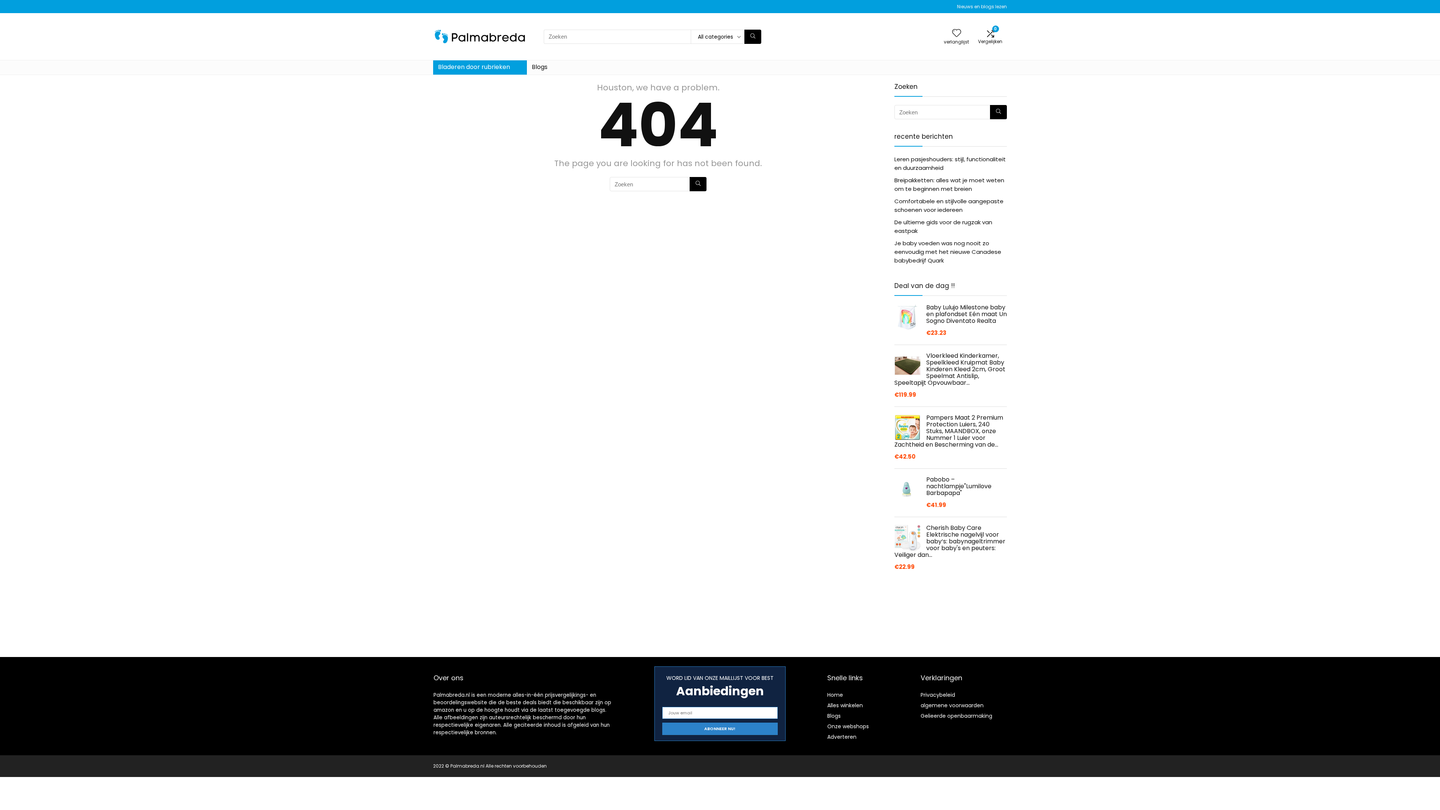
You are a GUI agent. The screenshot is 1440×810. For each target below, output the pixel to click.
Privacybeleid (938, 695)
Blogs (540, 67)
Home (835, 695)
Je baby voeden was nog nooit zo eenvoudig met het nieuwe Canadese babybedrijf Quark (947, 251)
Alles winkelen (845, 705)
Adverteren (841, 737)
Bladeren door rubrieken (474, 67)
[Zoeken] (752, 37)
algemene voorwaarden (952, 705)
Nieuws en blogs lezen (982, 6)
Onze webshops (848, 726)
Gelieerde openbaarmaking (956, 716)
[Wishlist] (956, 33)
